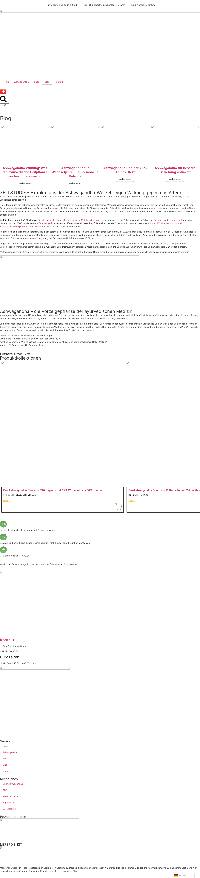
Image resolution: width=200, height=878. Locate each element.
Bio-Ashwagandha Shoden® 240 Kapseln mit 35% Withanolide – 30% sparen (52, 490)
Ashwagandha (21, 81)
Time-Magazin (45, 223)
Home (6, 81)
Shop (36, 81)
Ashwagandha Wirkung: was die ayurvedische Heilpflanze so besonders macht (25, 172)
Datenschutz (9, 808)
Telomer (158, 220)
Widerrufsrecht (10, 796)
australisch (55, 220)
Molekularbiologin (90, 220)
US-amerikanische (71, 220)
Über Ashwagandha (13, 783)
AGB (5, 790)
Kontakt (59, 81)
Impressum (8, 802)
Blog (47, 81)
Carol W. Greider (160, 223)
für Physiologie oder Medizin (34, 226)
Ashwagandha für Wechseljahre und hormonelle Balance (75, 172)
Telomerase (174, 220)
